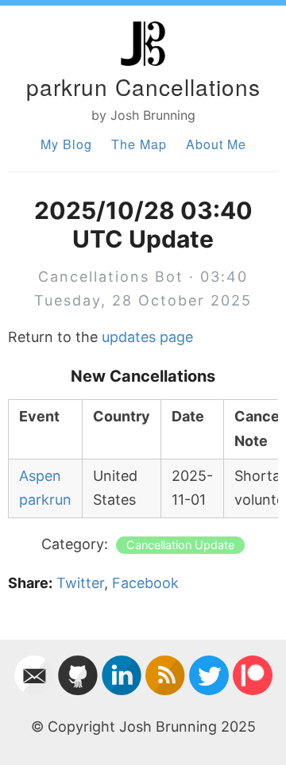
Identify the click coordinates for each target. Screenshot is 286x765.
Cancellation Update (180, 545)
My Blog (66, 144)
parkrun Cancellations (143, 86)
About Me (216, 144)
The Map (139, 144)
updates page (147, 337)
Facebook (145, 583)
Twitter (80, 583)
